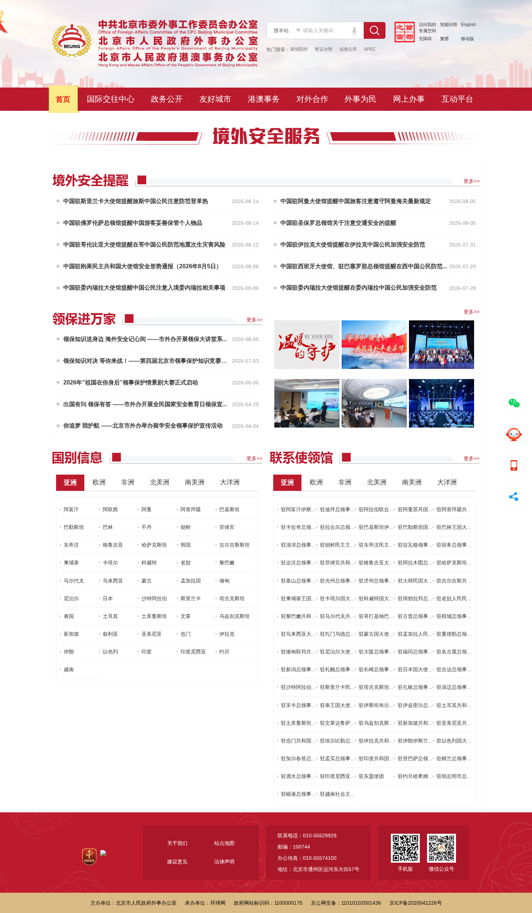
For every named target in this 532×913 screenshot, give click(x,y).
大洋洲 (230, 482)
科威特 (149, 562)
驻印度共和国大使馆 (381, 758)
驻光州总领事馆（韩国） (348, 581)
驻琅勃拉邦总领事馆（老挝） (431, 598)
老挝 (186, 562)
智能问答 (448, 24)
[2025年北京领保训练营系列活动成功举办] (306, 402)
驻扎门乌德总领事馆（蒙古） (353, 634)
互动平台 (458, 99)
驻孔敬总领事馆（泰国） (425, 687)
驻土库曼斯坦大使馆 (303, 723)
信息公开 (348, 49)
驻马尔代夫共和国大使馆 (348, 616)
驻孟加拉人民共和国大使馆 (428, 634)
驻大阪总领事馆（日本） (386, 652)
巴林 (108, 527)
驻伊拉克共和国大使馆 (384, 741)
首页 (63, 99)
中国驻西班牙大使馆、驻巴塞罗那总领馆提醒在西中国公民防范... (363, 266)
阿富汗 (71, 509)
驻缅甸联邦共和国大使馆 (309, 652)
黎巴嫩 (227, 562)
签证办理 (323, 49)
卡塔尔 (110, 562)
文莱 (186, 616)
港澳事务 (264, 99)
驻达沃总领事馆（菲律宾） (311, 562)
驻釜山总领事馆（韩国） (309, 581)
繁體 (444, 38)
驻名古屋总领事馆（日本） (466, 652)
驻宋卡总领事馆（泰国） (309, 705)
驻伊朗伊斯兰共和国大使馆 (428, 741)
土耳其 (110, 616)
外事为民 (361, 99)
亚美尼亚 (152, 634)
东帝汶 (71, 545)
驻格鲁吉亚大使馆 (379, 562)
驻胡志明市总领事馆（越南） (469, 776)
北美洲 (159, 482)
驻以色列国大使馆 (456, 741)
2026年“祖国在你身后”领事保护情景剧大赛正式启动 (130, 382)
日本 (108, 598)
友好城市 (216, 99)
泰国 (69, 616)
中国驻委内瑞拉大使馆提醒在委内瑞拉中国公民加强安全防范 (358, 288)
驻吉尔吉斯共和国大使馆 (464, 581)
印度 (147, 652)
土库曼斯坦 (154, 616)
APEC (370, 49)
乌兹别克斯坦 (234, 616)
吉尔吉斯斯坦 (234, 545)
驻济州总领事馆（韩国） (386, 581)
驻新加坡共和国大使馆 (423, 723)
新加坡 (71, 634)
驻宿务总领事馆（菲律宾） (466, 545)
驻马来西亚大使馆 (301, 634)
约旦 (224, 652)
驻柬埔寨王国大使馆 (303, 598)
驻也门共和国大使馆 (303, 741)
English (468, 24)
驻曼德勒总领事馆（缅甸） (466, 634)
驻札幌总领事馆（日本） (348, 669)
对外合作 (313, 99)
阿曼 (147, 509)
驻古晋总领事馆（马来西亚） (431, 616)
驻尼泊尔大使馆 (337, 652)
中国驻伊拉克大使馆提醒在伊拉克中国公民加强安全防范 (352, 244)
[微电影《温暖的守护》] (306, 344)
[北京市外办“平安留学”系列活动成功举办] (374, 402)
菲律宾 (227, 527)
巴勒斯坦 (74, 527)
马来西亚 (113, 581)
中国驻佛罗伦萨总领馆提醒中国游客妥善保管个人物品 (132, 223)
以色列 (110, 652)
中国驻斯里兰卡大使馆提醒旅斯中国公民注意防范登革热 (135, 201)
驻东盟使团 (371, 776)
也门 (186, 634)
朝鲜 (186, 527)
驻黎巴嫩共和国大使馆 (306, 616)
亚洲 (70, 482)
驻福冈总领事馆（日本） (425, 652)
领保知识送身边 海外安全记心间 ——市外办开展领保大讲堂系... (145, 339)
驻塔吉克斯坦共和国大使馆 (389, 687)
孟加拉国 (191, 581)
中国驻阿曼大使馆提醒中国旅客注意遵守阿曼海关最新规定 (355, 201)
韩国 (186, 545)
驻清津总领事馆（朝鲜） (309, 545)
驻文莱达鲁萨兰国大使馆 (348, 723)
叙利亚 (110, 634)
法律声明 (224, 861)
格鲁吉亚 (113, 545)
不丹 (147, 527)
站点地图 (224, 843)
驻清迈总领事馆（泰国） (464, 687)
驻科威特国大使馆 (379, 598)
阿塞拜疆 (191, 509)
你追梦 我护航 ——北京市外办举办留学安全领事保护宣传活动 (143, 425)
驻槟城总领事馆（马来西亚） (469, 616)
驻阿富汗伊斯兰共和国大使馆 (314, 509)
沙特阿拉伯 (154, 598)
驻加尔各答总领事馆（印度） (314, 758)
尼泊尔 (71, 598)
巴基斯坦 (229, 509)
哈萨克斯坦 (154, 545)
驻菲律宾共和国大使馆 (345, 562)
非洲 (127, 482)
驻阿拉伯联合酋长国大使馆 (389, 509)
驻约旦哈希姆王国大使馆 (425, 776)
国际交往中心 (111, 99)
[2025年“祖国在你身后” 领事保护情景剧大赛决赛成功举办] (441, 344)
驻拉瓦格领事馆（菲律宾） (428, 545)
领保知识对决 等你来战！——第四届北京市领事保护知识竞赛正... (146, 361)
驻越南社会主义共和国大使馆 (353, 794)
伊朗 (69, 652)
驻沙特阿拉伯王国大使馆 (309, 687)
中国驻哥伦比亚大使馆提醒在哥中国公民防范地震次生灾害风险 (144, 244)
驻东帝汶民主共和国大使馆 (389, 545)
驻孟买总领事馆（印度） (348, 758)
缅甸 (224, 581)
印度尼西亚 (193, 652)
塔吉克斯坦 (232, 598)
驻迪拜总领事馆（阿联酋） (350, 509)
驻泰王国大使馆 (337, 705)
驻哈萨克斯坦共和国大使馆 (466, 562)
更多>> (472, 181)
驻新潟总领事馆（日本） (309, 669)
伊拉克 (227, 634)
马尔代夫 (74, 581)
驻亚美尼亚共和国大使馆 (464, 723)
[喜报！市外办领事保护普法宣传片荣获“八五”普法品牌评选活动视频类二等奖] (374, 344)
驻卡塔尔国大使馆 (340, 598)
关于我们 (177, 843)
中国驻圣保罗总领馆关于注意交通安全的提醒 (338, 223)
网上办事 (409, 99)
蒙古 (147, 581)
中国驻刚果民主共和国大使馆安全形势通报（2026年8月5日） (142, 266)
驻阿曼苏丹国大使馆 (420, 509)
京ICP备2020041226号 (415, 903)
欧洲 (99, 482)
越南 (69, 669)
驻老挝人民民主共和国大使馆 (469, 598)
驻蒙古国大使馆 (376, 634)
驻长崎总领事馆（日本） (386, 669)
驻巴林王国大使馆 (456, 527)
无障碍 (425, 38)
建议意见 (177, 861)
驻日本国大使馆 (415, 669)
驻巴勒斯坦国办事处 (420, 527)
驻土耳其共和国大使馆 (461, 705)
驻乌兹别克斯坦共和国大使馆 (392, 723)
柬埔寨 (71, 562)
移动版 (467, 38)
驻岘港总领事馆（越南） (309, 794)
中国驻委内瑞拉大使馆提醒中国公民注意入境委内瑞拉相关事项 (144, 288)
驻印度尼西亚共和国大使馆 (350, 776)
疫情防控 (299, 49)
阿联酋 (110, 509)
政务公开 (167, 99)
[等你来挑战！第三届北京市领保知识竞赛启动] (441, 402)
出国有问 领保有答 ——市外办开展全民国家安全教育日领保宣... (145, 404)
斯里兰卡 (191, 598)
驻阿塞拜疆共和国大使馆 (464, 509)
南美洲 (194, 482)
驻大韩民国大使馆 (418, 581)
